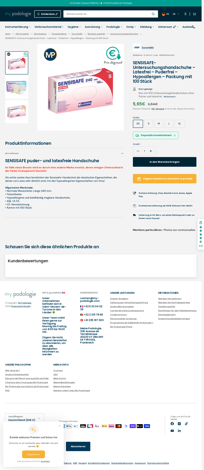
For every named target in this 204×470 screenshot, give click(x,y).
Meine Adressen (62, 386)
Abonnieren (78, 446)
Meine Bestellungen (64, 382)
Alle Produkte (22, 34)
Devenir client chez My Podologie (71, 390)
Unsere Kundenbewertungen (174, 318)
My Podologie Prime (121, 326)
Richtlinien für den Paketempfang (177, 310)
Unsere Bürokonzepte (122, 306)
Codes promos (118, 314)
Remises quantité (96, 34)
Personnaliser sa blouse (123, 318)
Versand (82, 463)
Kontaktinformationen (99, 463)
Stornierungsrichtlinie (158, 463)
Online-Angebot (119, 298)
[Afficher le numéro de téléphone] (193, 27)
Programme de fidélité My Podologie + (131, 322)
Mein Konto (59, 378)
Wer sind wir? (12, 370)
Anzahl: (136, 144)
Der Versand (158, 108)
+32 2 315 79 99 (93, 315)
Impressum (140, 463)
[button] (194, 14)
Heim (7, 34)
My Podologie (24, 302)
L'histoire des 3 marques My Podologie (26, 382)
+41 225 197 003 (94, 320)
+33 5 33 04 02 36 (91, 308)
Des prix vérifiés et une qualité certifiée (27, 378)
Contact (58, 370)
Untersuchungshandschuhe (124, 34)
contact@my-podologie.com (90, 299)
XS (139, 125)
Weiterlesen (170, 96)
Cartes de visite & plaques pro (127, 310)
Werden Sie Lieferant (169, 298)
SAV (55, 374)
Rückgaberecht (167, 314)
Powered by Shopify (21, 306)
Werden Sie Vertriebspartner (174, 302)
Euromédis (77, 34)
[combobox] (110, 14)
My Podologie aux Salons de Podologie (27, 386)
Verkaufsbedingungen (122, 463)
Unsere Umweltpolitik (17, 374)
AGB (75, 463)
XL (181, 125)
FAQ (7, 390)
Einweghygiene (59, 34)
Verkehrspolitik (166, 306)
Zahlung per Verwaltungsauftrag (129, 302)
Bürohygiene (40, 34)
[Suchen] (154, 14)
